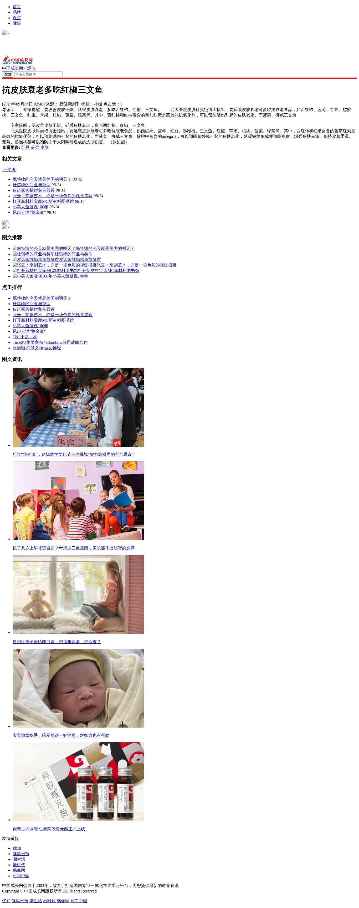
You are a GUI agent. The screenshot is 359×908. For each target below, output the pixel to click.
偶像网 (19, 870)
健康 (17, 23)
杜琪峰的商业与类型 (31, 185)
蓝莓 (35, 147)
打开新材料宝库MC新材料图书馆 (43, 201)
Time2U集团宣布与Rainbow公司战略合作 (50, 342)
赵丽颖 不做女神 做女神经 (37, 348)
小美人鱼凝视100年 (30, 207)
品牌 (17, 12)
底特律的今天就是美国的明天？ (42, 179)
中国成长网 (12, 68)
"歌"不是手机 (25, 337)
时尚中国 (21, 876)
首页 (17, 6)
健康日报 (21, 853)
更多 (9, 169)
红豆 (25, 147)
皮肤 (44, 147)
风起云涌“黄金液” (29, 212)
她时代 (19, 864)
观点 (17, 18)
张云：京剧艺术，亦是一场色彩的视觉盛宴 (53, 196)
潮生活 (19, 859)
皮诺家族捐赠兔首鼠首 (34, 190)
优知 (17, 848)
